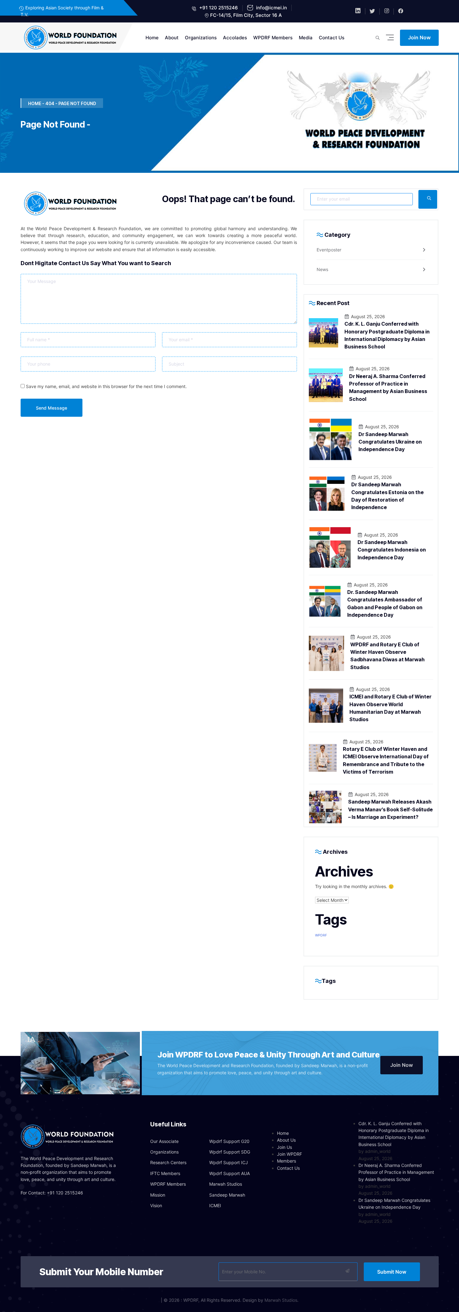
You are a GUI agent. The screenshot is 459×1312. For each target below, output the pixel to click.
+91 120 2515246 (218, 8)
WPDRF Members (273, 38)
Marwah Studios (225, 1184)
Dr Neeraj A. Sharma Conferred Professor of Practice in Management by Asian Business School (396, 1172)
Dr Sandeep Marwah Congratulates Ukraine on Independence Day (390, 442)
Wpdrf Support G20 (229, 1141)
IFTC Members (165, 1173)
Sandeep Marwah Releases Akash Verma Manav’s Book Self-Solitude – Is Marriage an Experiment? (390, 809)
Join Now (419, 37)
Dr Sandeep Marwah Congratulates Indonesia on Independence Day (392, 550)
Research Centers (168, 1162)
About (172, 38)
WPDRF (321, 935)
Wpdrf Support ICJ (228, 1162)
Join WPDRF (289, 1154)
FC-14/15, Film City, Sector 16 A (246, 15)
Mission (157, 1195)
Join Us (284, 1147)
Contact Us (331, 38)
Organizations (201, 38)
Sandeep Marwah (227, 1195)
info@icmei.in (271, 8)
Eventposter (329, 249)
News (322, 269)
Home (152, 38)
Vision (156, 1205)
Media (306, 38)
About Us (286, 1140)
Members (286, 1161)
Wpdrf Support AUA (229, 1173)
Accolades (235, 38)
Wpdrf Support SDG (229, 1151)
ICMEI (215, 1205)
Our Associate (164, 1141)
